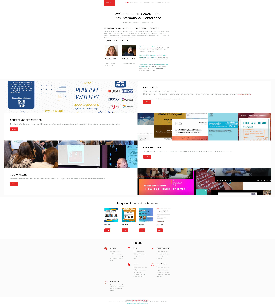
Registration (134, 3)
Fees (141, 3)
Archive (153, 3)
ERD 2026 (110, 3)
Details (147, 101)
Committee (160, 3)
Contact (167, 3)
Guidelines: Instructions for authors (140, 300)
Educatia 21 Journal (244, 94)
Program (146, 3)
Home (127, 3)
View (107, 230)
